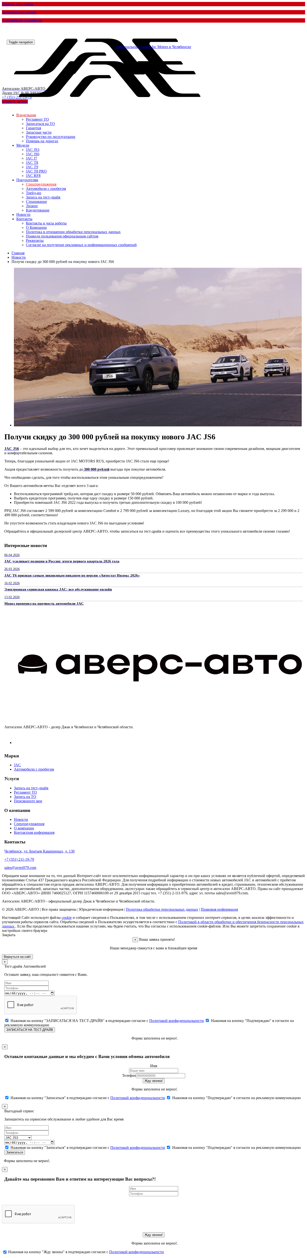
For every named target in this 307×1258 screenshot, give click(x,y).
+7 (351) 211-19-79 (19, 859)
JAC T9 (32, 167)
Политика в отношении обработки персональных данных (73, 232)
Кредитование (37, 210)
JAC (17, 765)
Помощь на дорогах (42, 141)
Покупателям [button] (27, 180)
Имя (153, 1066)
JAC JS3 (32, 150)
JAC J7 (31, 158)
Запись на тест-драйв (43, 197)
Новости (23, 214)
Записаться (14, 1152)
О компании (24, 828)
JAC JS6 (32, 154)
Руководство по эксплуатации (50, 137)
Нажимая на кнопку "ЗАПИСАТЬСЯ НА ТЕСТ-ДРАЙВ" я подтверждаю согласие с (107, 1021)
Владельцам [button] (26, 115)
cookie (67, 917)
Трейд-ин (33, 193)
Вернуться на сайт (17, 957)
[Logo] (110, 108)
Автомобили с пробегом (46, 189)
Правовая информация (219, 909)
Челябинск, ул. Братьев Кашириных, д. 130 (39, 851)
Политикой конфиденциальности (176, 1021)
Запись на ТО (25, 797)
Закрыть (8, 935)
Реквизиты (35, 240)
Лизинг (32, 206)
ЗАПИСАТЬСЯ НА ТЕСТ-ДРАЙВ (29, 1030)
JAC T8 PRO (36, 171)
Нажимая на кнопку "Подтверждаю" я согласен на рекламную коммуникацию (236, 1098)
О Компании (36, 227)
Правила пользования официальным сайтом (62, 236)
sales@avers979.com (20, 868)
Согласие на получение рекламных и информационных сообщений (81, 245)
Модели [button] (22, 145)
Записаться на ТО (40, 124)
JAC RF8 (33, 176)
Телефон (129, 1075)
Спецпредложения (41, 184)
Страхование (36, 201)
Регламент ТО (37, 119)
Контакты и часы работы (46, 223)
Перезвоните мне (28, 801)
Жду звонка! (154, 1081)
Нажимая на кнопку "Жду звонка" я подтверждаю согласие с (85, 1252)
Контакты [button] (24, 219)
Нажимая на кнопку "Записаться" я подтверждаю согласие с (87, 1098)
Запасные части (39, 132)
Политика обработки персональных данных (162, 909)
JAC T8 (32, 163)
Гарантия (33, 128)
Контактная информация (34, 832)
